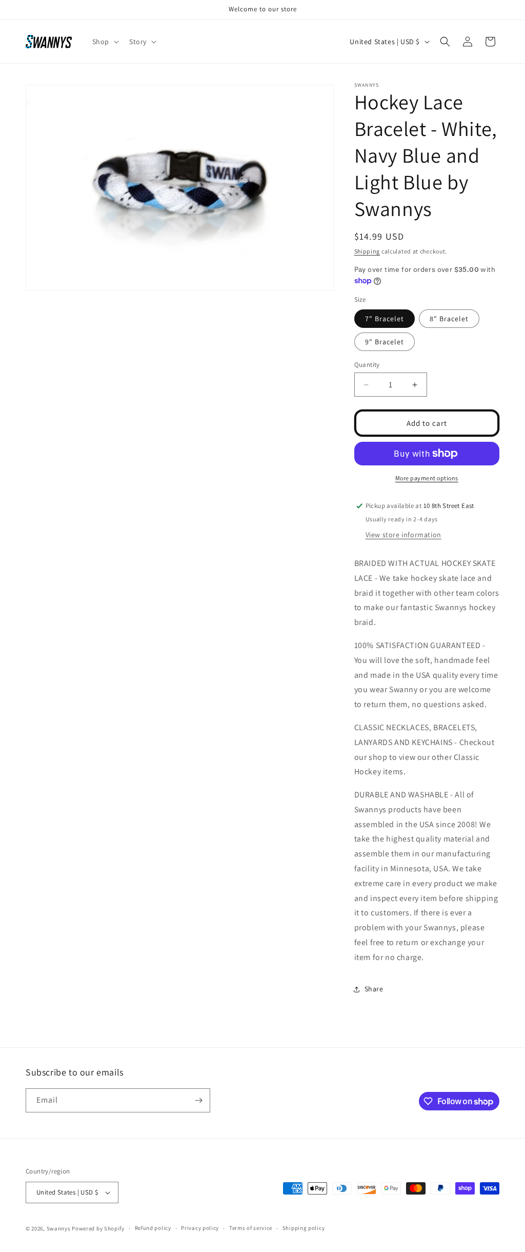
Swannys (59, 1228)
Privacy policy (200, 1227)
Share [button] (374, 988)
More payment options (426, 478)
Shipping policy (303, 1227)
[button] (104, 41)
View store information (403, 534)
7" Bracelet (384, 318)
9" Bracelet (384, 341)
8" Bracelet (449, 318)
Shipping (367, 251)
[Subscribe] (198, 1100)
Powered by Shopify (98, 1228)
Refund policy (153, 1227)
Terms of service (250, 1227)
